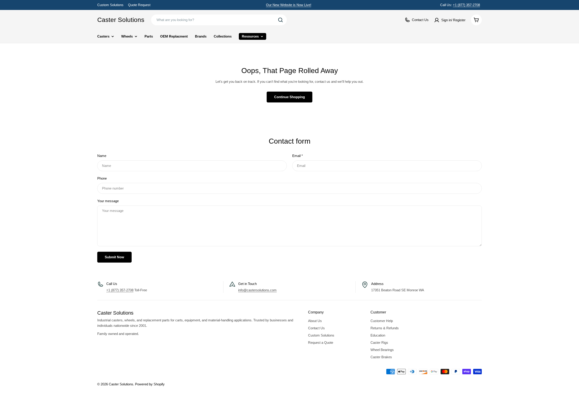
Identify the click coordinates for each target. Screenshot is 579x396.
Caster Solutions (120, 19)
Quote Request (139, 5)
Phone (102, 178)
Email (297, 156)
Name (101, 156)
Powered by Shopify (150, 384)
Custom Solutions (110, 5)
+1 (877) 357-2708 (466, 5)
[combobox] (219, 19)
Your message (108, 201)
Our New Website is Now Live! (288, 5)
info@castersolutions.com (257, 290)
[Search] (280, 20)
